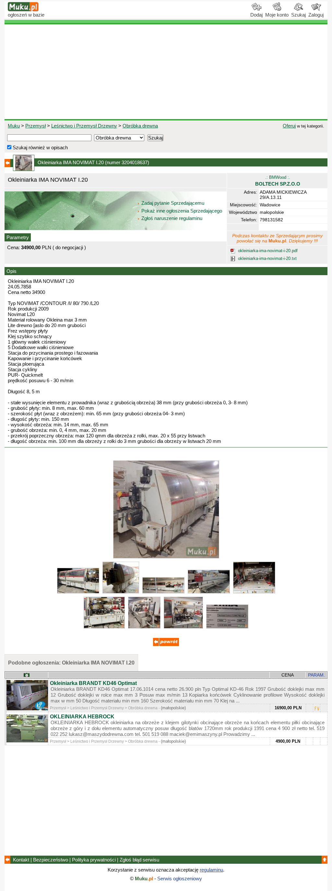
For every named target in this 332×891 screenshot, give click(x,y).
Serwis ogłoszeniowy (179, 878)
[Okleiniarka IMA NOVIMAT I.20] (166, 556)
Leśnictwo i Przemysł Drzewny (84, 125)
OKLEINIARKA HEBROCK (82, 716)
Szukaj (298, 15)
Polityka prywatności (94, 859)
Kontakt (21, 859)
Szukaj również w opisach (39, 147)
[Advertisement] (166, 71)
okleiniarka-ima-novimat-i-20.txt (267, 258)
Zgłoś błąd (139, 859)
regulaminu (211, 870)
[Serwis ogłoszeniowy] (23, 10)
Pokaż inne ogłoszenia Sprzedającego (181, 211)
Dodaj (256, 15)
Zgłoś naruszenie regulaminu (171, 218)
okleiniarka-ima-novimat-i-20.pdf (268, 250)
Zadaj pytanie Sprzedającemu (173, 203)
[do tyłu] (166, 644)
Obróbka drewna (140, 125)
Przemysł (35, 125)
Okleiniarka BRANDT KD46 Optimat (93, 683)
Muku (14, 125)
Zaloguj (316, 15)
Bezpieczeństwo (50, 859)
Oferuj (289, 125)
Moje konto (277, 15)
